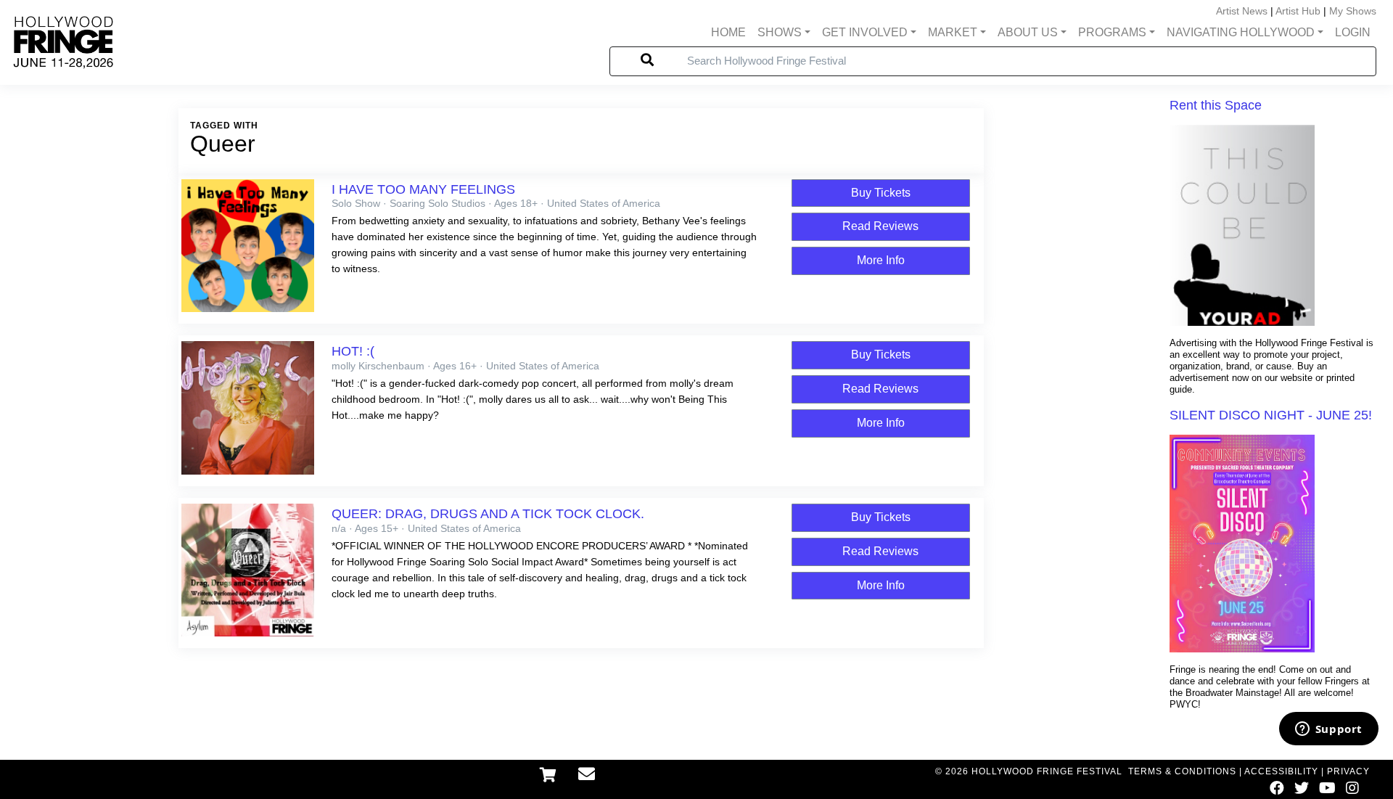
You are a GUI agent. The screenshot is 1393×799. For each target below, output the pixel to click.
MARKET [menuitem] (952, 32)
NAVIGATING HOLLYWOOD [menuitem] (1241, 32)
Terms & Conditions (1182, 771)
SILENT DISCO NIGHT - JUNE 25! (1271, 415)
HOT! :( (353, 351)
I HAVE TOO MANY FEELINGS (423, 189)
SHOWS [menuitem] (779, 32)
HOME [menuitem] (728, 32)
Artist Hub (1297, 11)
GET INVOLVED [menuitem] (865, 32)
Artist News (1241, 11)
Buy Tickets (881, 193)
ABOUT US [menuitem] (1028, 32)
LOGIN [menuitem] (1353, 32)
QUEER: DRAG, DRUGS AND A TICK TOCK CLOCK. (488, 514)
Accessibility (1281, 771)
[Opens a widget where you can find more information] (1328, 730)
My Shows (1352, 11)
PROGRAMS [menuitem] (1112, 32)
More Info (881, 260)
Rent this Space (1216, 105)
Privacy (1348, 771)
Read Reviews (880, 226)
